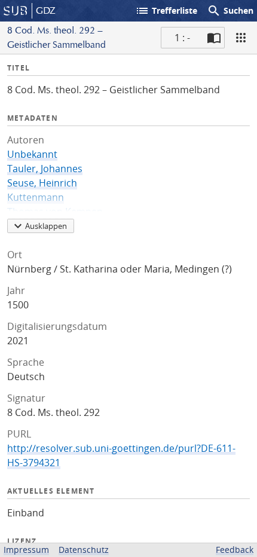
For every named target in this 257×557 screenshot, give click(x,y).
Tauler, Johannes (44, 168)
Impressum (26, 549)
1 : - (182, 37)
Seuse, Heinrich (42, 182)
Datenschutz (84, 549)
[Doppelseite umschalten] (214, 37)
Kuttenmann (35, 197)
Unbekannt (32, 154)
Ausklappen (46, 226)
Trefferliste (166, 11)
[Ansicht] (240, 37)
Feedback (234, 549)
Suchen (230, 11)
